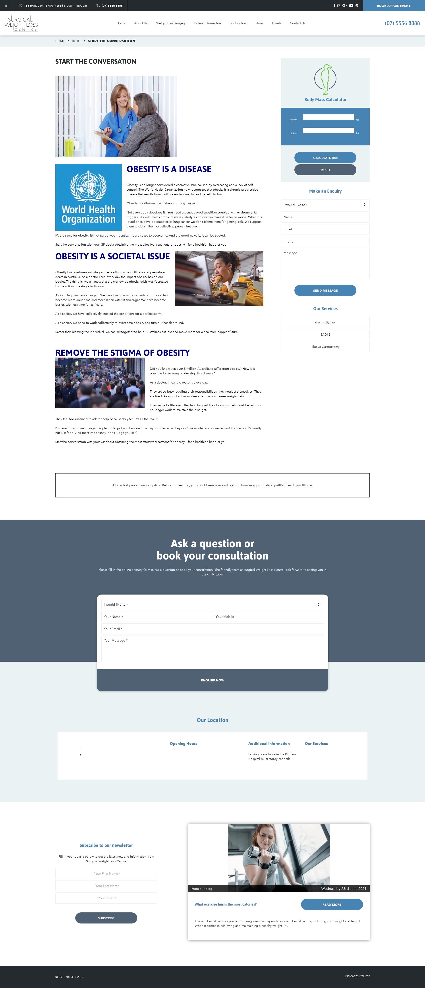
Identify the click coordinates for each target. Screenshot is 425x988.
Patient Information (207, 23)
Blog (76, 41)
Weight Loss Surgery (170, 23)
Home (121, 23)
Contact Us (297, 23)
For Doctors (238, 23)
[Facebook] (334, 5)
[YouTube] (351, 5)
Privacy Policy (357, 976)
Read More (332, 904)
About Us (140, 23)
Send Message (325, 290)
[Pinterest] (356, 5)
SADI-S (325, 335)
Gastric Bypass (325, 322)
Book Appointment (394, 6)
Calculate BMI (325, 158)
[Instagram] (338, 5)
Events (276, 23)
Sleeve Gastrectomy (325, 347)
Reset (325, 170)
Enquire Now (212, 680)
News (259, 23)
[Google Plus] (344, 5)
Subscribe (106, 918)
